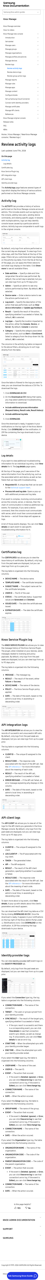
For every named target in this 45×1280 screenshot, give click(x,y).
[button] (19, 1217)
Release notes (8, 122)
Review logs (15, 137)
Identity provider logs (9, 183)
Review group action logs (16, 76)
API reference (14, 766)
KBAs (5, 129)
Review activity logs (14, 68)
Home (3, 134)
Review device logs (14, 72)
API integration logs (8, 175)
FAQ (4, 126)
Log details (7, 163)
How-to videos (8, 30)
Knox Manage (14, 134)
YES (19, 1208)
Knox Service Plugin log (10, 171)
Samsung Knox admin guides (14, 12)
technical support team (20, 487)
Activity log (5, 160)
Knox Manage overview (11, 26)
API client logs (6, 179)
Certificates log (7, 167)
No (29, 1208)
